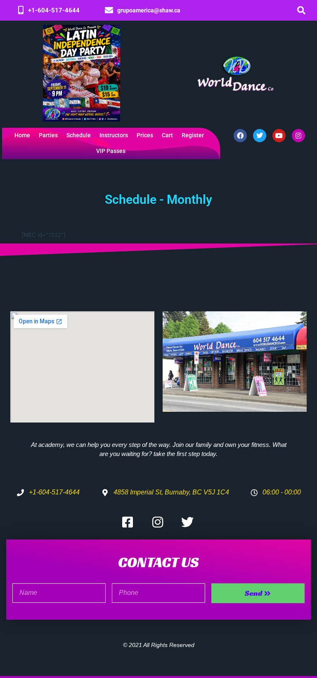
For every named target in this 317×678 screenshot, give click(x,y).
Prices (145, 135)
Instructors (113, 135)
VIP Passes (110, 151)
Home (22, 135)
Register (193, 135)
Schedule (78, 135)
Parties (48, 135)
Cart (167, 135)
